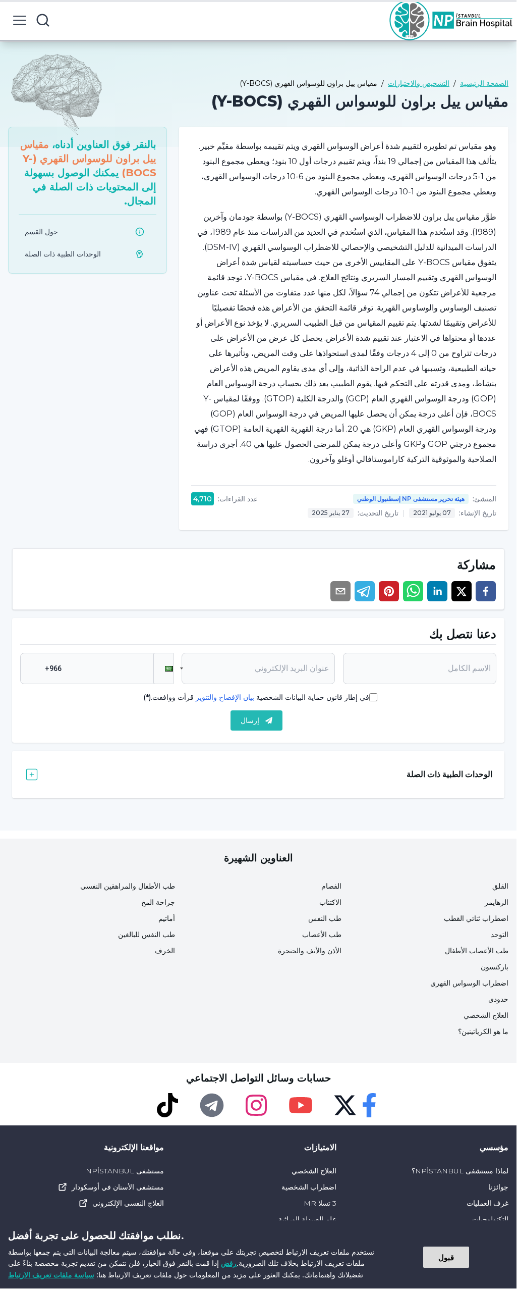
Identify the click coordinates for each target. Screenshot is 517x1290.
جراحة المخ (158, 902)
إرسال (250, 720)
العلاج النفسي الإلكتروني (128, 1203)
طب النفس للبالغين (146, 934)
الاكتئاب (330, 902)
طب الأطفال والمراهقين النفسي (127, 886)
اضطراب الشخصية (308, 1187)
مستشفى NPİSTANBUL (125, 1170)
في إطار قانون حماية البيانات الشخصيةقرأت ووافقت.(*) (256, 697)
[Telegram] (212, 1105)
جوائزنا (498, 1187)
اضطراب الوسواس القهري (469, 983)
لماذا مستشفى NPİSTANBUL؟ (460, 1170)
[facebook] (486, 591)
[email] (340, 591)
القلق (500, 886)
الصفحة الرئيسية (484, 83)
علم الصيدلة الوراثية (307, 1219)
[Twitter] (345, 1105)
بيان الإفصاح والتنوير (225, 697)
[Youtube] (301, 1105)
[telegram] (365, 591)
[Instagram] (256, 1105)
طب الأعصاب (321, 934)
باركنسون (494, 966)
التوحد (499, 934)
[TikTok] (167, 1105)
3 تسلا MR (320, 1203)
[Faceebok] (369, 1105)
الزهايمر (496, 902)
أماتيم (166, 918)
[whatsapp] (413, 591)
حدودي (498, 999)
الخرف (165, 950)
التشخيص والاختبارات (418, 83)
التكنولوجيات (490, 1219)
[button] (163, 668)
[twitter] (461, 591)
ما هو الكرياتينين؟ (483, 1031)
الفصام (331, 886)
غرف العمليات (487, 1203)
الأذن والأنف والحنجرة (309, 950)
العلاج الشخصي (486, 1015)
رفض (229, 1263)
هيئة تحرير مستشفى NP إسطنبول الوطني (411, 498)
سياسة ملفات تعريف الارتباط (51, 1274)
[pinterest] (389, 591)
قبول (446, 1257)
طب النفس (324, 918)
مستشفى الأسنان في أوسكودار (118, 1187)
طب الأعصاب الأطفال (476, 950)
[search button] (42, 20)
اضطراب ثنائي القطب (476, 918)
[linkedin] (437, 591)
